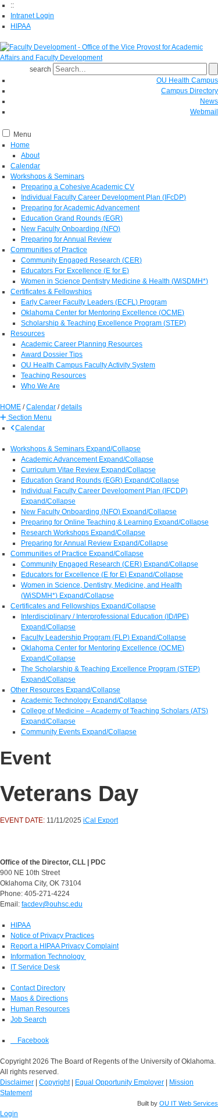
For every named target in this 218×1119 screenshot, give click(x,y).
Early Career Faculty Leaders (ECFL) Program (94, 302)
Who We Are (40, 386)
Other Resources (38, 690)
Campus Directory (189, 91)
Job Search (28, 1019)
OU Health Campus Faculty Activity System (88, 365)
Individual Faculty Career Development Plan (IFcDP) (103, 197)
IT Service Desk (35, 967)
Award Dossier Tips (52, 354)
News (209, 101)
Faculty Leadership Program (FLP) (76, 637)
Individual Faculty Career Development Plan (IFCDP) (104, 491)
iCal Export (100, 820)
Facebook (32, 1040)
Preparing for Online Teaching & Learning (87, 522)
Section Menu (29, 417)
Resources (27, 334)
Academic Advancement (60, 459)
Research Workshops (56, 533)
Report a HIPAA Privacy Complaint (64, 946)
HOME (10, 407)
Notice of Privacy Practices (52, 936)
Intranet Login (32, 16)
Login (9, 1114)
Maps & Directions (39, 998)
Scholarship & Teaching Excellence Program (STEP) (103, 323)
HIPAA (20, 26)
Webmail (204, 112)
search (40, 69)
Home (20, 145)
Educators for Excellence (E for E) (74, 575)
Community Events (51, 732)
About (30, 155)
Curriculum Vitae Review (61, 470)
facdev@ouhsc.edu (52, 904)
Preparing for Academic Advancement (80, 208)
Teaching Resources (53, 375)
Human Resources (40, 1009)
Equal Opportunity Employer (119, 1082)
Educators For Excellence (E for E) (75, 271)
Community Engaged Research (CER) (81, 260)
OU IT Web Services (188, 1103)
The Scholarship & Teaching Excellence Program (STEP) (110, 669)
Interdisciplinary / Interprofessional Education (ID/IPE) (105, 616)
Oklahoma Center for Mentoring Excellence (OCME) (102, 313)
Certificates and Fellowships (55, 606)
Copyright (54, 1082)
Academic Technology (56, 700)
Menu (22, 134)
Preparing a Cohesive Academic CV (77, 187)
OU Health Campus (187, 80)
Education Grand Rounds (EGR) (72, 218)
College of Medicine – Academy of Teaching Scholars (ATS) (114, 711)
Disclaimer (17, 1082)
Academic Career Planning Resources (81, 344)
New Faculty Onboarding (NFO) (70, 229)
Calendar (25, 166)
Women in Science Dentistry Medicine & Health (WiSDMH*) (114, 281)
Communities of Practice (48, 250)
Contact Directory (37, 988)
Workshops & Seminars (47, 176)
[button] (26, 417)
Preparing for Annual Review (66, 239)
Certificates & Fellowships (51, 292)
